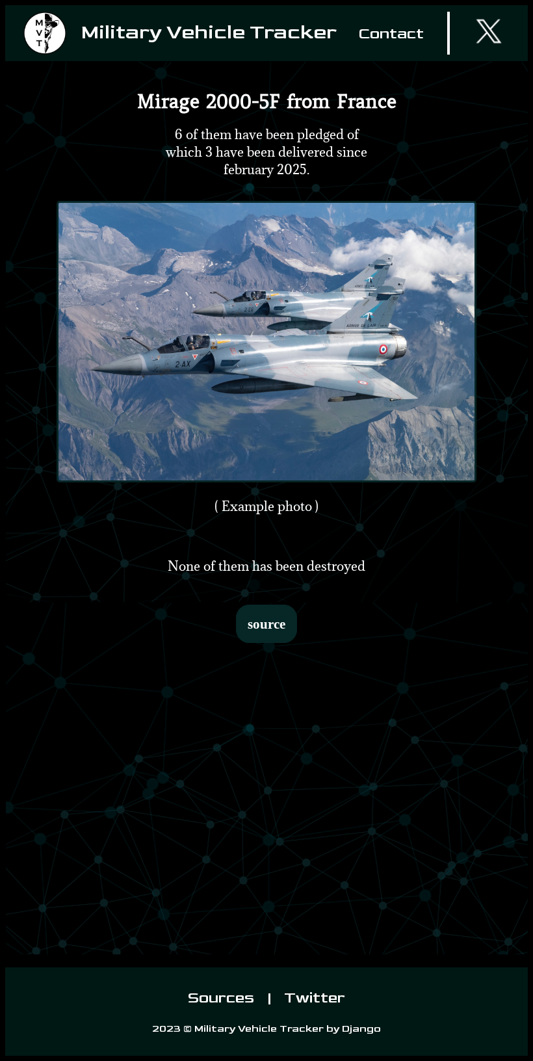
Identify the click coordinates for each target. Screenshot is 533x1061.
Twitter (313, 997)
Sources (222, 997)
